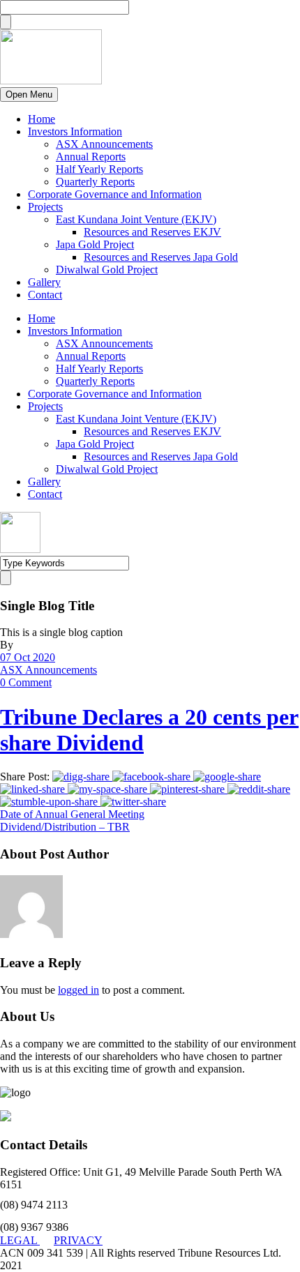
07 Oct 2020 (27, 657)
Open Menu (29, 94)
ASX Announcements (104, 144)
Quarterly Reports (95, 182)
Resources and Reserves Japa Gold (161, 257)
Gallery (44, 282)
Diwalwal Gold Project (107, 269)
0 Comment (26, 682)
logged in (78, 990)
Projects (45, 207)
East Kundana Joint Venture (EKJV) (136, 219)
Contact (45, 295)
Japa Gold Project (95, 244)
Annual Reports (91, 156)
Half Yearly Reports (99, 169)
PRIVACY (78, 1240)
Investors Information (75, 131)
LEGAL (20, 1240)
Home (41, 119)
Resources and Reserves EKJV (152, 232)
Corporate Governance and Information (115, 194)
